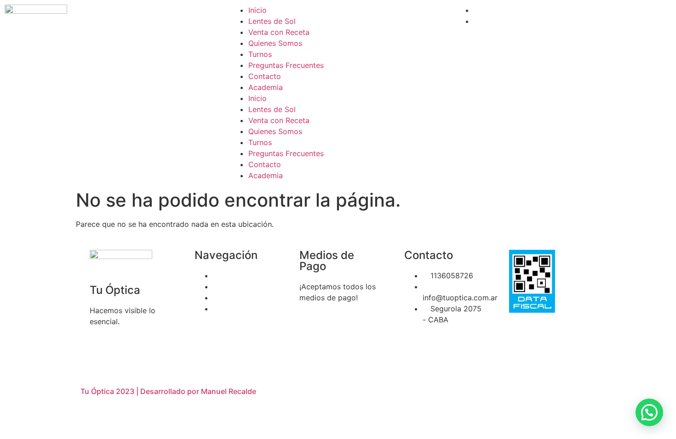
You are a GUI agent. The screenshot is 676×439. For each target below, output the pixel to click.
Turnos (260, 54)
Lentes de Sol (272, 21)
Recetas (227, 286)
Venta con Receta (278, 32)
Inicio (257, 10)
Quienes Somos (275, 43)
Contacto (264, 76)
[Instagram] (441, 345)
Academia (265, 87)
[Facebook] (415, 345)
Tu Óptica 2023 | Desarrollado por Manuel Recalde (168, 391)
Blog (221, 308)
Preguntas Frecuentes (286, 65)
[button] (649, 412)
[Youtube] (466, 345)
